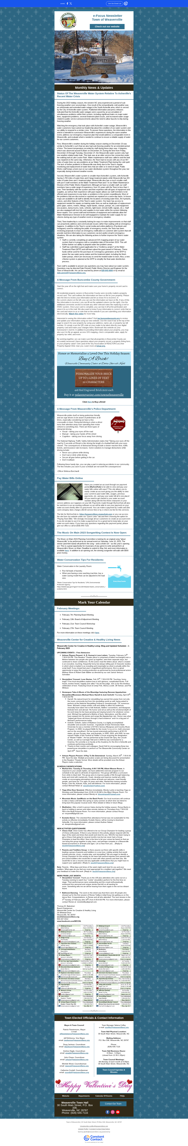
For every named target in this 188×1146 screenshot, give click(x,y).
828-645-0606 (107, 270)
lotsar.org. (101, 346)
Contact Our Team (113, 1104)
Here (89, 402)
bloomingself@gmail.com (109, 794)
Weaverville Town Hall (74, 1102)
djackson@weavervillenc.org (77, 1047)
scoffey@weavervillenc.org (117, 1027)
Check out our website (107, 26)
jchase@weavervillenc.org (76, 1059)
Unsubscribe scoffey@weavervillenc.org (94, 1126)
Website (65, 1096)
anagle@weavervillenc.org (76, 1053)
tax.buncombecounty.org (108, 318)
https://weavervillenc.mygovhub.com (95, 514)
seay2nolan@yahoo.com (94, 786)
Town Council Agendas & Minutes (114, 1071)
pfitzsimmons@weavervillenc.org (74, 1034)
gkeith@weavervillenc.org (93, 1132)
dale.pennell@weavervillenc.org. (71, 273)
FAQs (122, 1096)
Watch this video (76, 314)
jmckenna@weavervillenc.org (77, 1040)
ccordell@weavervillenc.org (77, 1072)
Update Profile (83, 1129)
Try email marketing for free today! (94, 1142)
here (67, 550)
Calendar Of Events (103, 1096)
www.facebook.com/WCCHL (69, 921)
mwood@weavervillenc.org (77, 1066)
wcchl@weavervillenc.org (73, 846)
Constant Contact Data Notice (99, 1129)
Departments (84, 1096)
